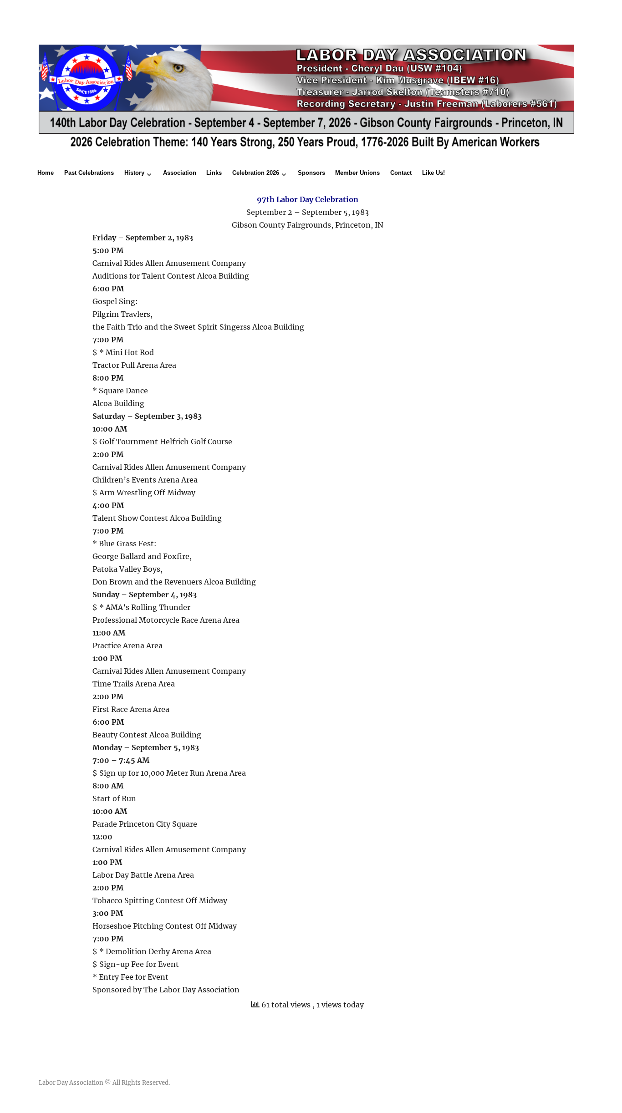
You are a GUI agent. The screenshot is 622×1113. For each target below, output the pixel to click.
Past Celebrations (89, 172)
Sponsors (311, 172)
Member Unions (357, 172)
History (134, 172)
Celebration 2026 (255, 172)
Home (45, 172)
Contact (401, 172)
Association (179, 172)
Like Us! (433, 172)
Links (214, 172)
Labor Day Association (71, 1083)
